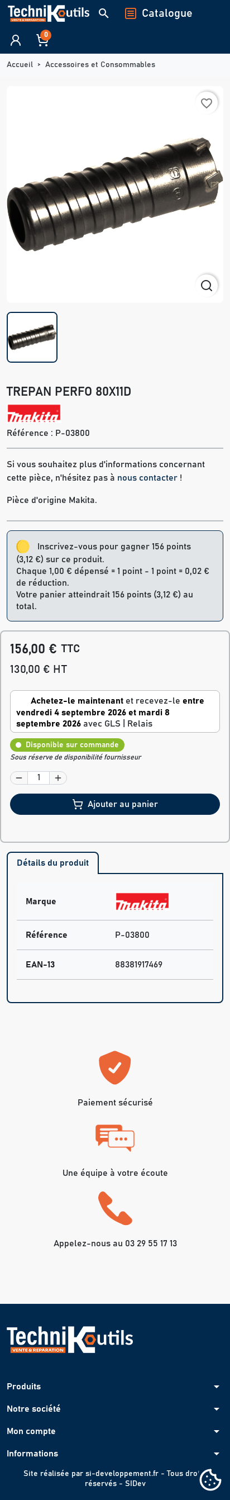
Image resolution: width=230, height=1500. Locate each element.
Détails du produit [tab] (53, 862)
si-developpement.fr (122, 1474)
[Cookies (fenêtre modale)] (210, 1480)
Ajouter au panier (123, 804)
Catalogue (167, 13)
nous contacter (147, 477)
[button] (104, 13)
